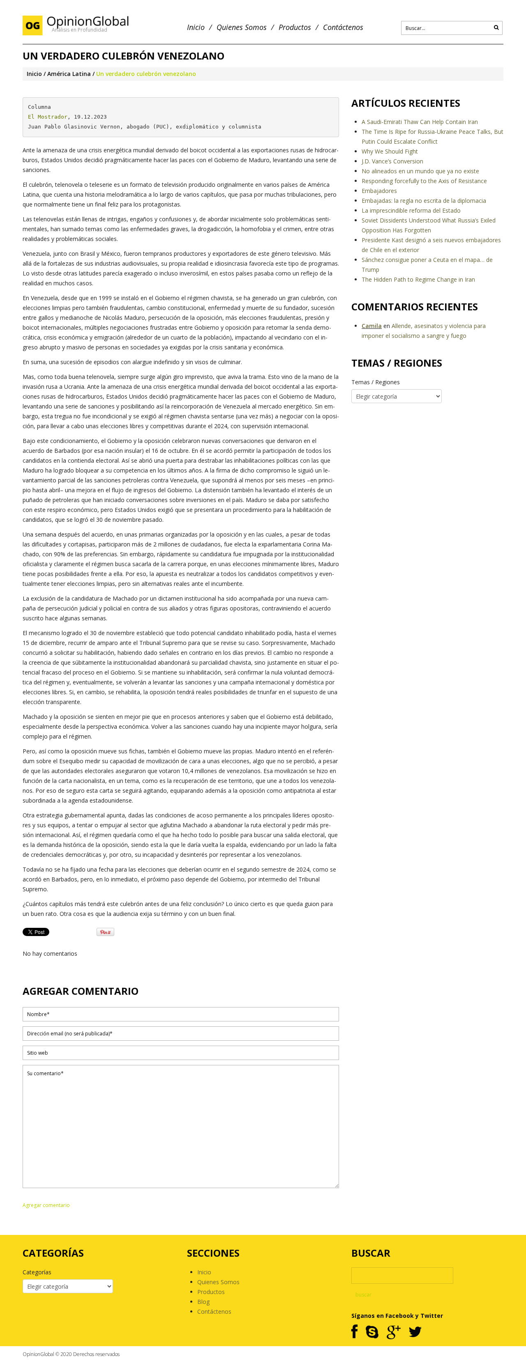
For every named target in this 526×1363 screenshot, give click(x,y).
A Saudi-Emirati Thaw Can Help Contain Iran (420, 122)
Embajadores (379, 191)
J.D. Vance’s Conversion (392, 161)
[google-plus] (393, 1332)
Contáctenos (343, 27)
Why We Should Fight (390, 151)
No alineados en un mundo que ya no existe (420, 171)
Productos (295, 27)
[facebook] (354, 1332)
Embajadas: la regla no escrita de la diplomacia (424, 200)
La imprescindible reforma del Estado (411, 210)
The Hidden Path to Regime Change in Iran (418, 279)
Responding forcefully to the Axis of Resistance (424, 181)
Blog (203, 1302)
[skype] (372, 1332)
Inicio (196, 27)
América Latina (69, 74)
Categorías (37, 1272)
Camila (372, 326)
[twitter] (415, 1332)
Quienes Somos (242, 27)
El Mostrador (47, 117)
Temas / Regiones (375, 382)
